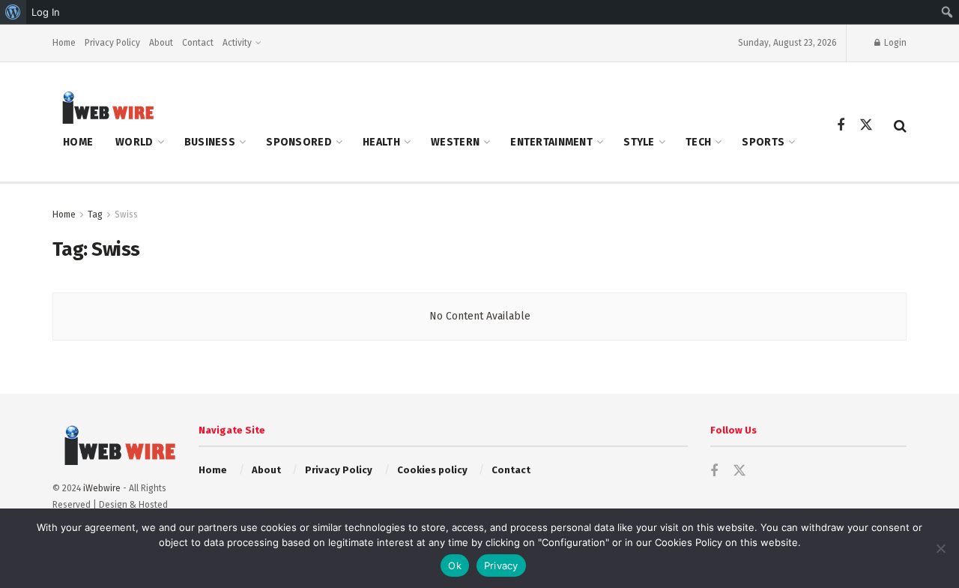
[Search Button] (900, 126)
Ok (455, 566)
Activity (237, 43)
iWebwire (102, 488)
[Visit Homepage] (103, 107)
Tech (698, 142)
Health (381, 142)
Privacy (501, 566)
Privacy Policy (112, 43)
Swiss (126, 214)
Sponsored (299, 142)
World (134, 142)
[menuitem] (13, 12)
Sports (763, 142)
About (161, 43)
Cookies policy (432, 470)
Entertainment (551, 142)
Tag (95, 214)
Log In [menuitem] (45, 12)
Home (64, 43)
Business (209, 142)
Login (894, 43)
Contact (198, 43)
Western (455, 142)
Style (638, 142)
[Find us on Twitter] (866, 125)
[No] (940, 548)
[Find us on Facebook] (840, 126)
